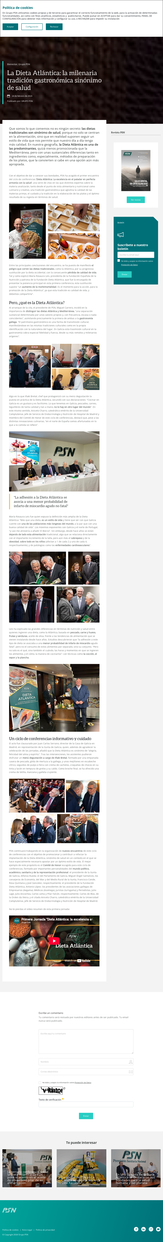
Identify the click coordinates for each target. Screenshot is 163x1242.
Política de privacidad (45, 1230)
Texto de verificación (50, 1099)
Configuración (32, 26)
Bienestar (23, 1153)
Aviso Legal (27, 1230)
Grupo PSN (24, 64)
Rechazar (54, 26)
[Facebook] (136, 1229)
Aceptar (10, 26)
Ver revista (136, 199)
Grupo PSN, (11, 1153)
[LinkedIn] (143, 1229)
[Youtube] (158, 1229)
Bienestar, (12, 64)
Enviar (124, 274)
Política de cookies (10, 1230)
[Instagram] (151, 1229)
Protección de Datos (129, 265)
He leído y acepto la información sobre (66, 1082)
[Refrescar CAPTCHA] (64, 1088)
